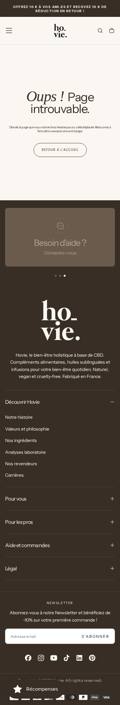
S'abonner (95, 636)
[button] (9, 30)
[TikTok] (66, 658)
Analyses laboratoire (25, 452)
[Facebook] (28, 658)
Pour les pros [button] (19, 522)
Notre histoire (19, 417)
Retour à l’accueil (60, 149)
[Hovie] (60, 320)
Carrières (14, 475)
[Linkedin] (79, 658)
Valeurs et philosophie (27, 429)
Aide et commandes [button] (27, 545)
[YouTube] (54, 658)
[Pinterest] (92, 658)
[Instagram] (41, 658)
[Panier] (111, 31)
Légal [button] (11, 568)
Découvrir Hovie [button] (22, 402)
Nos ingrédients (21, 440)
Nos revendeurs (21, 463)
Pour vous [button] (15, 498)
